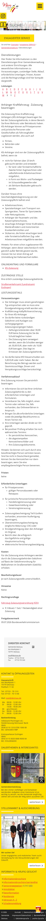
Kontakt (18, 912)
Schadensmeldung (12, 903)
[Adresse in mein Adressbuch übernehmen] (33, 647)
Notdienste (8, 896)
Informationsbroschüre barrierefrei (20, 882)
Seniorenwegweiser (12, 885)
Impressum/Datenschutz (21, 915)
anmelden (43, 27)
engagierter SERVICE (27, 44)
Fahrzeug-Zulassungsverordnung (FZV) (19, 602)
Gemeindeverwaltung (9, 48)
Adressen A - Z (10, 899)
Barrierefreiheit (39, 915)
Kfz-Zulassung (11, 268)
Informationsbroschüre (14, 878)
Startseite (12, 9)
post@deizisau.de (14, 655)
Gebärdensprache (22, 918)
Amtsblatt (3, 24)
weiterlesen (35, 802)
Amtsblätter (9, 889)
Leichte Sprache (38, 918)
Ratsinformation (11, 892)
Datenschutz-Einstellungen (34, 912)
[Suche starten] (40, 25)
